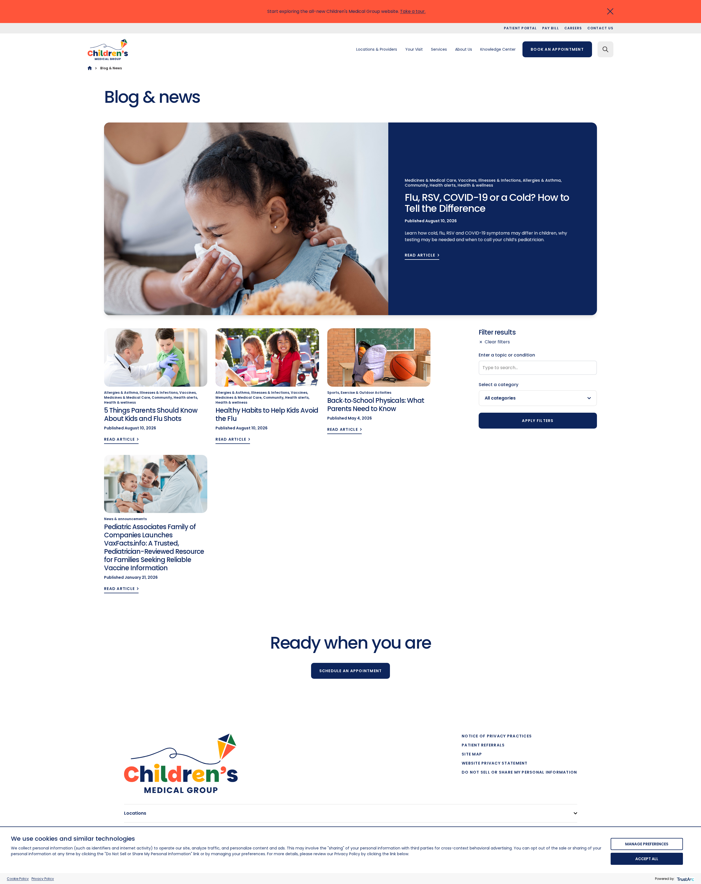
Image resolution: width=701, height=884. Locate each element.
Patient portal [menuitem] (520, 28)
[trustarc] (685, 878)
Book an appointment (557, 49)
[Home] (90, 68)
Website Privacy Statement (495, 763)
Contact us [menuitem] (600, 28)
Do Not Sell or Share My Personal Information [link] (519, 772)
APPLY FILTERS (537, 420)
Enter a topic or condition (507, 355)
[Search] (605, 49)
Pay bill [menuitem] (550, 28)
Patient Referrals (483, 745)
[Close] (610, 11)
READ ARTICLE (420, 255)
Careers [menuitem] (573, 28)
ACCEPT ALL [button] (646, 859)
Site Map (472, 754)
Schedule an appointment (350, 671)
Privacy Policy (42, 878)
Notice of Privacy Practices (497, 736)
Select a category (498, 384)
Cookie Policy (18, 878)
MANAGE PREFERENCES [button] (646, 844)
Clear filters (497, 342)
